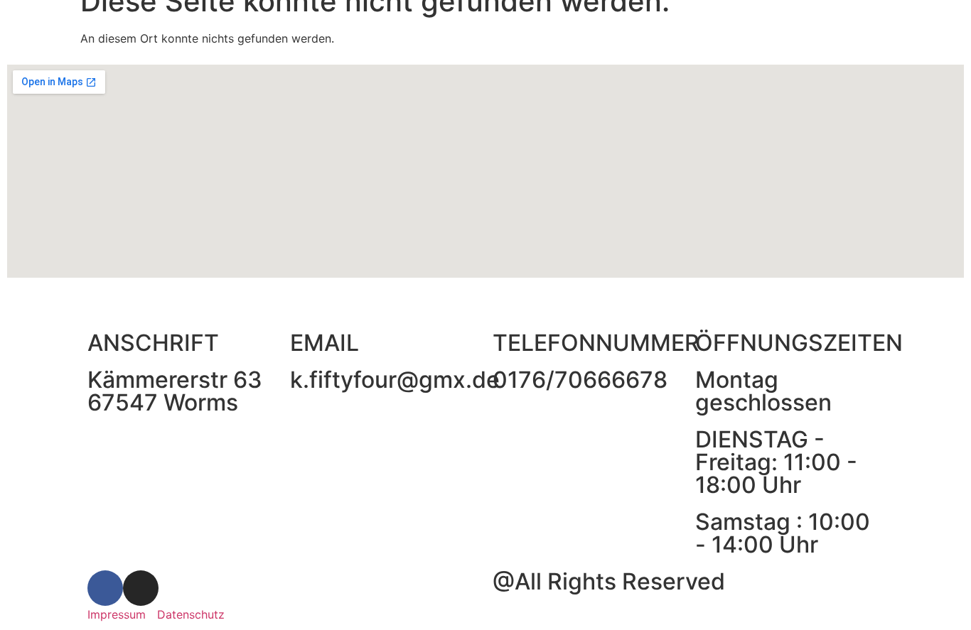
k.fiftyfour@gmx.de (395, 379)
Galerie (362, 23)
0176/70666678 (580, 379)
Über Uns (434, 23)
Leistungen (285, 23)
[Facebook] (105, 588)
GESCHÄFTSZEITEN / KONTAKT (577, 23)
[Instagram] (141, 588)
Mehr (709, 23)
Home (212, 23)
